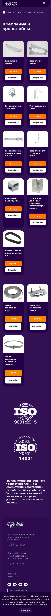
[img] (44, 3)
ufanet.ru (11, 574)
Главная (9, 12)
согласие (10, 602)
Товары (18, 12)
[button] (13, 49)
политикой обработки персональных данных (25, 605)
